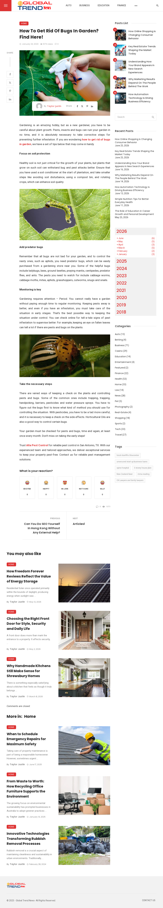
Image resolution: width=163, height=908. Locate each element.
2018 (121, 312)
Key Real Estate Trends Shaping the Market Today (142, 50)
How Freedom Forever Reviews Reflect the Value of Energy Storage (29, 576)
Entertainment (123, 362)
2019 (121, 305)
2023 (122, 276)
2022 (122, 283)
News (118, 395)
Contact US (148, 900)
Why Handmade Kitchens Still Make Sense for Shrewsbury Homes (29, 671)
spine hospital (123, 468)
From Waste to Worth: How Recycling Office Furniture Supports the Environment (26, 789)
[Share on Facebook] (10, 74)
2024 (122, 268)
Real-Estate (121, 412)
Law (117, 390)
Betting (119, 339)
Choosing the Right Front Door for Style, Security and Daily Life (28, 623)
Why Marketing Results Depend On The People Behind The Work (142, 82)
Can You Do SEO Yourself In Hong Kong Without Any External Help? (42, 528)
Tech (118, 429)
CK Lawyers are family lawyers (130, 480)
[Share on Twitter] (10, 82)
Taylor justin (54, 106)
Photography (122, 406)
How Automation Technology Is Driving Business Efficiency (140, 98)
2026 (122, 231)
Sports (118, 423)
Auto (68, 5)
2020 (122, 297)
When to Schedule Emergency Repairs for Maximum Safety (26, 739)
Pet (117, 401)
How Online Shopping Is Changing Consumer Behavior (142, 35)
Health (118, 378)
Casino (119, 351)
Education (103, 5)
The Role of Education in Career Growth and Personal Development (134, 212)
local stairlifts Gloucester (128, 455)
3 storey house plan (142, 468)
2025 (122, 261)
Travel (118, 434)
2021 (121, 290)
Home (24, 23)
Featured (120, 367)
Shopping (120, 418)
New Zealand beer (125, 474)
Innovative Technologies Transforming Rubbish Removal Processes (28, 838)
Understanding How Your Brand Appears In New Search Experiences (141, 67)
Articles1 (79, 524)
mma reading (143, 474)
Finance (121, 5)
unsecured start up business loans (132, 462)
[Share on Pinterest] (10, 91)
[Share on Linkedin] (10, 99)
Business (84, 5)
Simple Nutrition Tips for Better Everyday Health (132, 200)
